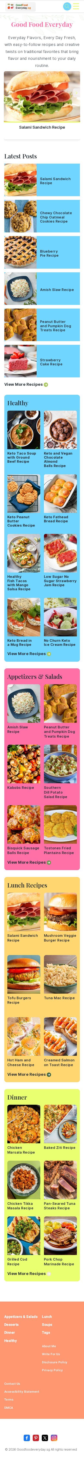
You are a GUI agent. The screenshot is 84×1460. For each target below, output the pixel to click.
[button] (76, 92)
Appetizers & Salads (21, 1317)
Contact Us (12, 1383)
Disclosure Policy (54, 1362)
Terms (9, 1399)
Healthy (10, 1341)
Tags (46, 1332)
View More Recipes (23, 384)
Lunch (47, 1317)
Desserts (11, 1325)
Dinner (9, 1332)
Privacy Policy (52, 1370)
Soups (47, 1325)
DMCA (8, 1407)
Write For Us (51, 1354)
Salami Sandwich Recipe (42, 127)
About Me (49, 1346)
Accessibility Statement (21, 1391)
